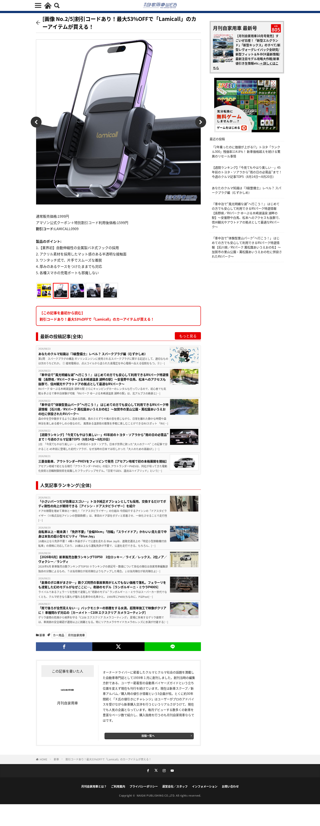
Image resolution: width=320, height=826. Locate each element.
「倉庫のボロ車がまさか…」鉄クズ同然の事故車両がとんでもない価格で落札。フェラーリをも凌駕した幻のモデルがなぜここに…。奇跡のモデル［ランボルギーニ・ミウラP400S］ (102, 584)
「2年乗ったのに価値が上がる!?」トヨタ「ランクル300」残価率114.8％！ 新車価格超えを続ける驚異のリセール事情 (246, 151)
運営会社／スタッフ (175, 786)
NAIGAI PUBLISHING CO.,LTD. (156, 795)
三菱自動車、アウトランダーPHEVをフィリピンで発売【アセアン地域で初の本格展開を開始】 (103, 461)
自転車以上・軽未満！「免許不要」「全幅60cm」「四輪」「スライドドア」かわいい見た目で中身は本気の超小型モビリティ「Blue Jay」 (102, 533)
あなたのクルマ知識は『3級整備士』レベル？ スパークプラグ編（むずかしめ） (92, 354)
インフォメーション (204, 786)
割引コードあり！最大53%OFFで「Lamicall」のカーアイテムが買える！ (108, 759)
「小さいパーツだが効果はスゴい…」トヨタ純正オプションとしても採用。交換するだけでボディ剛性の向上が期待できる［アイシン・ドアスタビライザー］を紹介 (102, 503)
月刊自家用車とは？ (94, 786)
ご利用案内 (118, 786)
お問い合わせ (230, 786)
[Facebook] (64, 646)
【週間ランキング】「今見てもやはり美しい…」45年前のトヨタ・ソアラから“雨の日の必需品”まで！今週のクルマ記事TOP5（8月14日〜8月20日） (103, 436)
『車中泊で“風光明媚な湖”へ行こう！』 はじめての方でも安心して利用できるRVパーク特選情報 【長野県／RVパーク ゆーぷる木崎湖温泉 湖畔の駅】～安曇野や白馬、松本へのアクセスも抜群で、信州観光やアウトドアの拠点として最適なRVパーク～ (103, 379)
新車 (42, 635)
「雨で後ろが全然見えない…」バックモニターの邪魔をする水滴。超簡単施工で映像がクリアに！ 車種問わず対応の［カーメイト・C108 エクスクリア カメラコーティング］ (102, 610)
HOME (43, 759)
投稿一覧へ (148, 736)
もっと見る (188, 335)
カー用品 (58, 635)
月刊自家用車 (76, 635)
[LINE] (173, 646)
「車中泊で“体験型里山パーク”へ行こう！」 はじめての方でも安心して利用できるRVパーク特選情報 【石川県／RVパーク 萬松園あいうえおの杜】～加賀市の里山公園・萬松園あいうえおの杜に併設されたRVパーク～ (103, 409)
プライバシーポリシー (144, 786)
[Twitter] (118, 646)
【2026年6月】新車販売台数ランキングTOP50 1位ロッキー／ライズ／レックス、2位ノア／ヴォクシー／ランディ (102, 559)
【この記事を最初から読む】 (97, 316)
